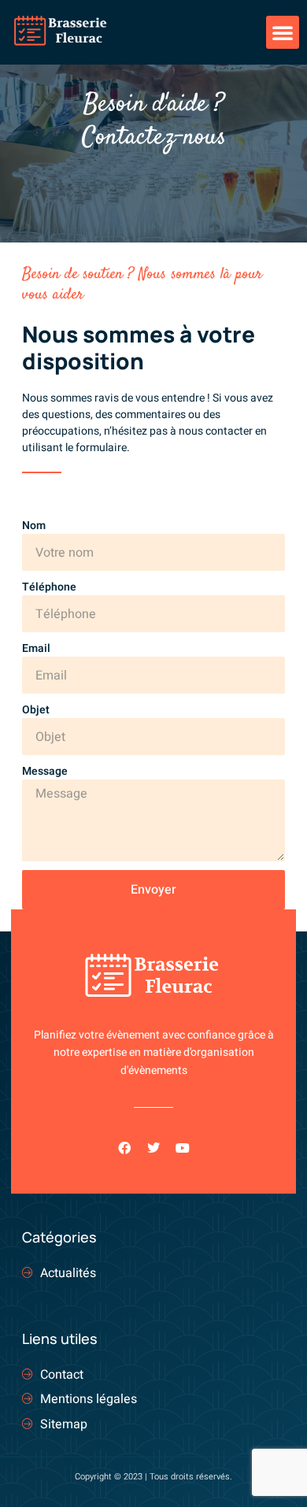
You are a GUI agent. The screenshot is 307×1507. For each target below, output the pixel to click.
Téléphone (49, 587)
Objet (36, 710)
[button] (282, 32)
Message (45, 771)
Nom (34, 525)
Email (36, 648)
